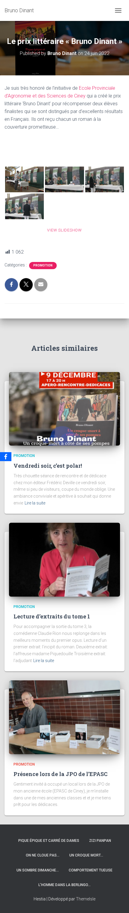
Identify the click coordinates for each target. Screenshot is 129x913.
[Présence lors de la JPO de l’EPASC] (64, 716)
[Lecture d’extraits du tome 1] (64, 559)
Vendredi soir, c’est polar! (48, 465)
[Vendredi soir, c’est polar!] (64, 408)
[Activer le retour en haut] (117, 901)
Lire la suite (35, 503)
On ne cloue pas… (42, 855)
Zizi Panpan (100, 841)
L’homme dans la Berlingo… (64, 885)
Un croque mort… (86, 855)
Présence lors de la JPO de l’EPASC (60, 774)
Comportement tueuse (90, 870)
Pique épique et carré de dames (48, 841)
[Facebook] (5, 456)
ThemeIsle (85, 899)
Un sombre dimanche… (37, 870)
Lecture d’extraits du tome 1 (52, 616)
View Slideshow (64, 230)
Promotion (42, 265)
